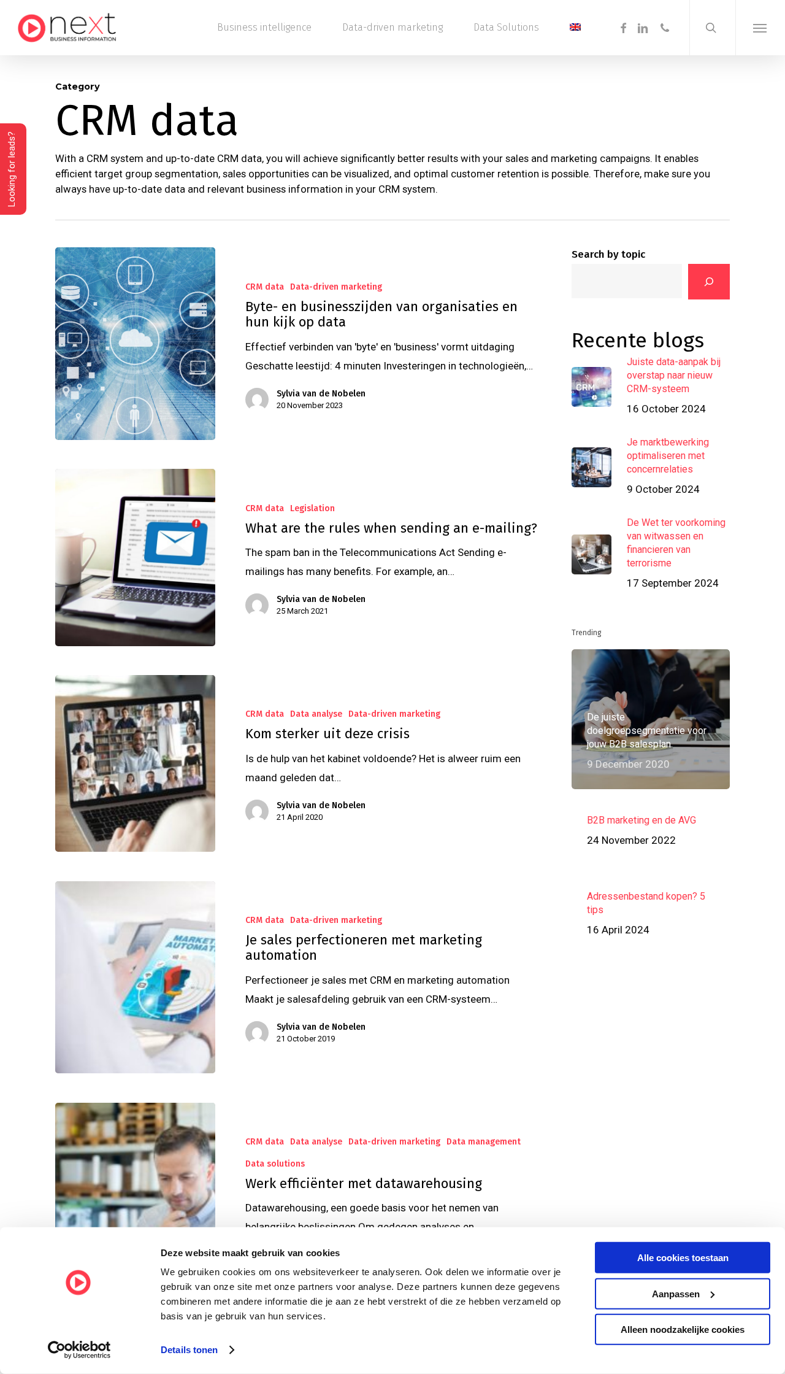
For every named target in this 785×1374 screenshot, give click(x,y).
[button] (760, 27)
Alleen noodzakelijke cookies (683, 1329)
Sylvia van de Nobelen (321, 393)
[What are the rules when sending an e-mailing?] (135, 557)
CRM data (264, 287)
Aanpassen (676, 1293)
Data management (483, 1142)
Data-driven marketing (336, 287)
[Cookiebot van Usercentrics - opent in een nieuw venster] (79, 1350)
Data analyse (316, 714)
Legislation (312, 508)
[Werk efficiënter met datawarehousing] (135, 1212)
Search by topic (608, 254)
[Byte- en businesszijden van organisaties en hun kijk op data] (135, 343)
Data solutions (275, 1164)
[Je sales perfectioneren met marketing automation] (135, 977)
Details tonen (189, 1350)
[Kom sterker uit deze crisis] (135, 763)
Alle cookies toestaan (683, 1257)
